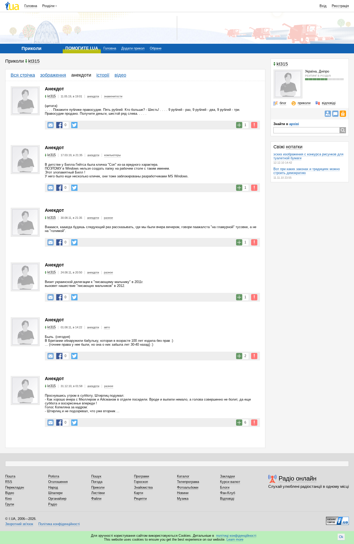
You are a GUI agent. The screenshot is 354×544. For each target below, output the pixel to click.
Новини (182, 493)
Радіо (52, 504)
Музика (182, 499)
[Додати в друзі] (328, 114)
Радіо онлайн (297, 478)
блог (283, 103)
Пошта (10, 476)
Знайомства (143, 487)
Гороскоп (141, 482)
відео (120, 75)
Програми (141, 476)
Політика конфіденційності (59, 524)
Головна (30, 6)
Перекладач (14, 487)
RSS (8, 482)
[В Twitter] (74, 125)
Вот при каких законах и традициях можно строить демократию (306, 171)
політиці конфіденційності (236, 536)
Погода (96, 482)
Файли (96, 499)
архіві (294, 124)
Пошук (96, 476)
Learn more (234, 539)
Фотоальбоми (187, 487)
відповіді (329, 103)
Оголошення (58, 482)
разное (108, 217)
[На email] (50, 125)
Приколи (97, 487)
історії (102, 75)
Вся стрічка (23, 75)
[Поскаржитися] (254, 125)
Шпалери (55, 493)
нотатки (294, 146)
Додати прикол (133, 48)
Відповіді (227, 499)
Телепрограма (188, 482)
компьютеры (112, 155)
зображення (53, 75)
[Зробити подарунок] (343, 114)
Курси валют (230, 482)
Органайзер (57, 499)
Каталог (183, 476)
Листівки (98, 493)
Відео (9, 493)
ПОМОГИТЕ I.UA (81, 48)
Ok (341, 537)
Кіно (8, 499)
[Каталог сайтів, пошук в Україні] (337, 519)
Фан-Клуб (227, 493)
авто (107, 327)
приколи (304, 103)
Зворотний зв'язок (19, 524)
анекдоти (81, 75)
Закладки (227, 476)
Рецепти (140, 499)
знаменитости (113, 96)
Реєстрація (340, 6)
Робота (53, 476)
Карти (138, 493)
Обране (155, 48)
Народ (53, 487)
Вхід (323, 6)
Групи (9, 504)
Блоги (224, 487)
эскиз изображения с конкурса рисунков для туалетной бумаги (308, 156)
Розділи (48, 6)
